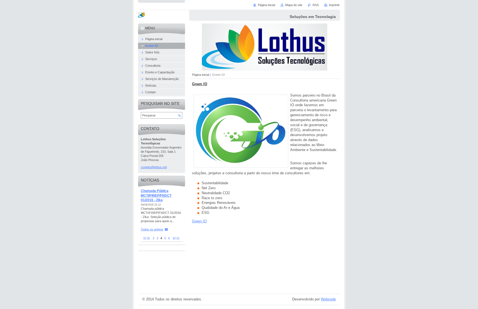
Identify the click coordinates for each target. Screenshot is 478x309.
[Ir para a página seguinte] (174, 238)
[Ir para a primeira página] (144, 238)
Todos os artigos (152, 229)
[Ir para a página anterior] (148, 238)
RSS (316, 5)
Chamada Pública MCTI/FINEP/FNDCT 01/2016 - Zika (156, 195)
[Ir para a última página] (177, 238)
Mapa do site (293, 5)
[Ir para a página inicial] (141, 16)
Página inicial (200, 74)
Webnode (328, 299)
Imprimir (334, 5)
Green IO (199, 221)
